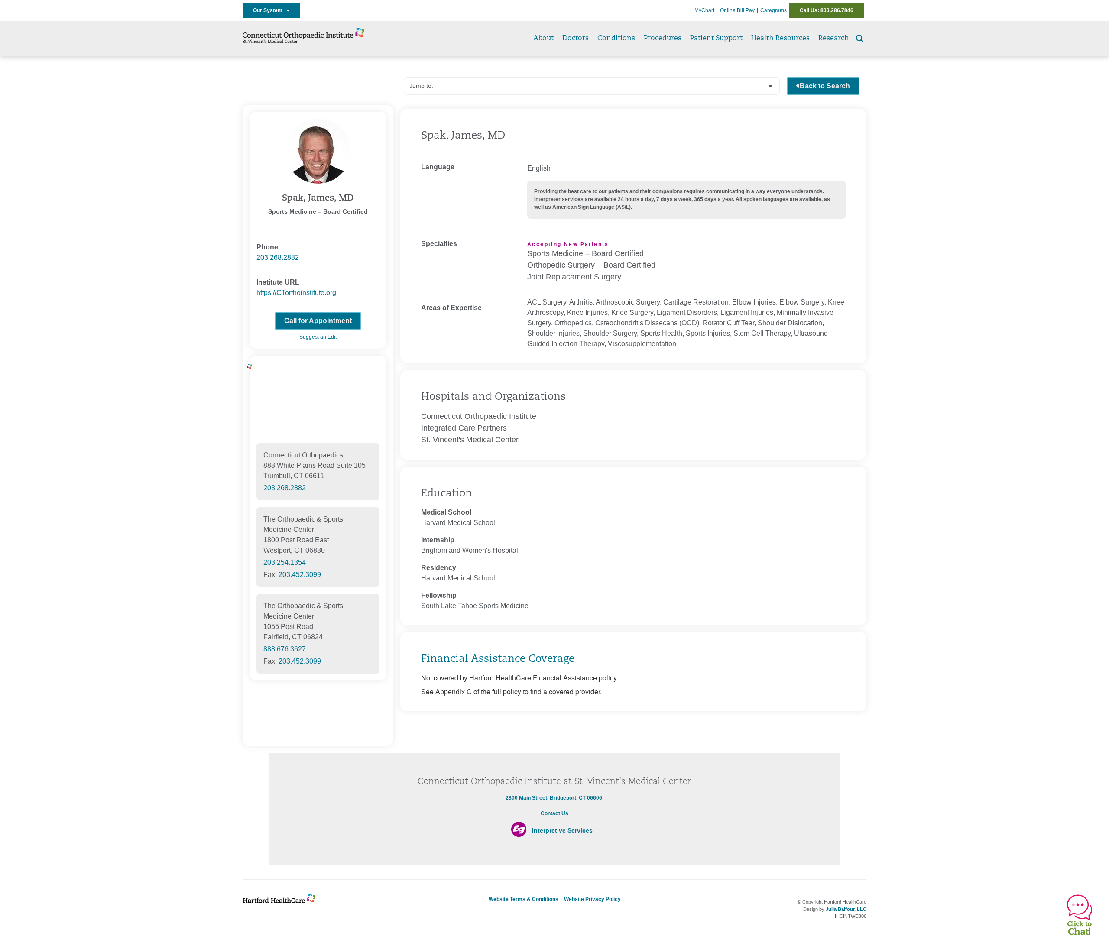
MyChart (704, 10)
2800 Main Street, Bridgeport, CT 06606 (554, 798)
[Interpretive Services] (518, 835)
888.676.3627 (284, 649)
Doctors (575, 38)
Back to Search (825, 86)
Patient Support (716, 38)
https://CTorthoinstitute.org (296, 292)
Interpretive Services (562, 830)
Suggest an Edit (318, 337)
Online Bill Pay (737, 10)
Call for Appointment (318, 320)
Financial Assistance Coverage (497, 659)
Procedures (662, 38)
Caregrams (773, 10)
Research (833, 38)
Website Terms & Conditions (523, 899)
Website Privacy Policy (592, 899)
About (543, 38)
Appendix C (453, 692)
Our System (269, 10)
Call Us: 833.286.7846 (826, 10)
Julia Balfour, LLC (846, 909)
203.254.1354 (284, 562)
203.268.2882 (277, 257)
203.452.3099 (300, 574)
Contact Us (554, 813)
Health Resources (780, 38)
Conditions (616, 38)
